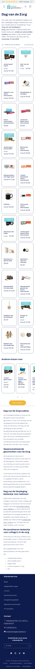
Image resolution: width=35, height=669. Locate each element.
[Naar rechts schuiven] (22, 397)
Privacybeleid (8, 609)
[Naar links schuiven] (13, 397)
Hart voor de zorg (24, 64)
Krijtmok (7, 204)
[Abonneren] (29, 645)
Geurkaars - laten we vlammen (24, 260)
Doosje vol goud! (23, 316)
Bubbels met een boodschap (9, 344)
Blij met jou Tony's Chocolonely (24, 148)
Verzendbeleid (26, 666)
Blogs (6, 582)
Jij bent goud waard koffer (8, 147)
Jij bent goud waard (8, 64)
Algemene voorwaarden (12, 604)
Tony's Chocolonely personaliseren (9, 121)
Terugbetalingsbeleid (11, 600)
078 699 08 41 (11, 627)
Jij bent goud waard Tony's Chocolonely (24, 233)
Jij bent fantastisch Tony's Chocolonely (24, 178)
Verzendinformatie (10, 595)
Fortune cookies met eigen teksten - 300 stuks (22, 381)
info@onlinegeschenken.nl (16, 631)
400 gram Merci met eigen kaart (9, 176)
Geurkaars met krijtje (9, 232)
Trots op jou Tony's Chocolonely (24, 206)
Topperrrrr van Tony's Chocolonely (8, 94)
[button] (4, 6)
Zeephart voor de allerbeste (8, 316)
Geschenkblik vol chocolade (8, 287)
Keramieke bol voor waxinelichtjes (25, 345)
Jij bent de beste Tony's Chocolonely (24, 121)
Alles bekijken (17, 403)
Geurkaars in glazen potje (8, 259)
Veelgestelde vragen (11, 586)
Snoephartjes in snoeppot (25, 93)
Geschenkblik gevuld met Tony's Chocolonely (25, 289)
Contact (6, 591)
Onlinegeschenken (16, 660)
